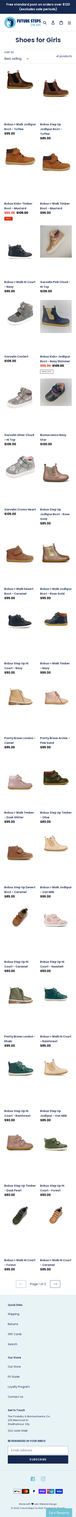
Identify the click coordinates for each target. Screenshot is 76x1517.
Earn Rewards (59, 1512)
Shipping (13, 1314)
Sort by (9, 52)
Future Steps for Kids (31, 1508)
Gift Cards (15, 1334)
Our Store (14, 1367)
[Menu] (69, 22)
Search (12, 1344)
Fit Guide (14, 1377)
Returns (13, 1324)
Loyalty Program (19, 1387)
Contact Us (15, 1397)
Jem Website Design (45, 1504)
